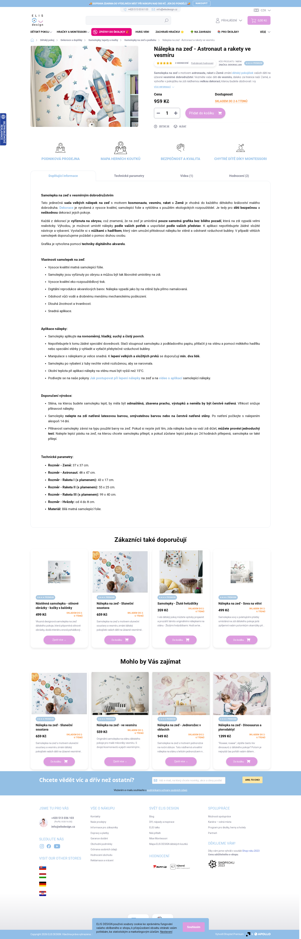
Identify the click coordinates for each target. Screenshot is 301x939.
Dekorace (67, 208)
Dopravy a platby (100, 833)
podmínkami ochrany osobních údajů (167, 790)
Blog (151, 816)
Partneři (212, 833)
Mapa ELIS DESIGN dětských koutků (168, 844)
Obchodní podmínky (101, 844)
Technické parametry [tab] (129, 176)
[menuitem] (41, 32)
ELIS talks (154, 827)
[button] (59, 621)
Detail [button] (59, 640)
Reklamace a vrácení (102, 860)
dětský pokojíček (242, 73)
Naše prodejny (98, 821)
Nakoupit (202, 3)
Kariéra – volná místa (219, 821)
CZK (263, 10)
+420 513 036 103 (62, 818)
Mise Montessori (158, 838)
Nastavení (166, 931)
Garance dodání (99, 838)
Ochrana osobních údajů (104, 849)
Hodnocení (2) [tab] (239, 176)
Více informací (162, 87)
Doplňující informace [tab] (63, 176)
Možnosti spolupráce (219, 816)
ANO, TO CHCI (252, 779)
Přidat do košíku (201, 113)
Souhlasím (193, 927)
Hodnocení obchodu (101, 855)
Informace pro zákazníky (104, 827)
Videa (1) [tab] (186, 176)
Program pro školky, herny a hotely (227, 827)
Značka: (230, 65)
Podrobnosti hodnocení (202, 63)
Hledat (166, 20)
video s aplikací (170, 378)
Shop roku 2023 (251, 850)
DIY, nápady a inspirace (161, 821)
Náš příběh (155, 833)
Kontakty (95, 816)
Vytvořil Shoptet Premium (229, 934)
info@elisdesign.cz (63, 826)
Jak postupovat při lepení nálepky (115, 378)
